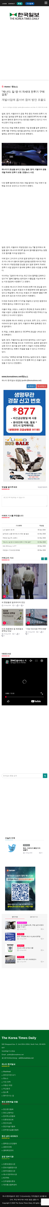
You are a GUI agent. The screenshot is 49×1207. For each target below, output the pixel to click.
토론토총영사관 (9, 1164)
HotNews (20, 934)
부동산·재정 (7, 1085)
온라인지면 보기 (9, 1075)
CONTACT (11, 3)
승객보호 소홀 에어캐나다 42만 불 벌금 (16, 534)
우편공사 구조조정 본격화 (11, 550)
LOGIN (4, 3)
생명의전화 (7, 1147)
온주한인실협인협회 (11, 1130)
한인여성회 (7, 1123)
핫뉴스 (15, 87)
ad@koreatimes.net (26, 1058)
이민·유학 (7, 1082)
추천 (31, 386)
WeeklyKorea (22, 922)
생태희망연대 (8, 1150)
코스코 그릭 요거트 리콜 (25, 948)
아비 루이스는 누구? (9, 546)
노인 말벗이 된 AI (8, 530)
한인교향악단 (8, 1113)
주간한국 (6, 1089)
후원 (19, 3)
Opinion (26, 845)
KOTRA (6, 1178)
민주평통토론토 (9, 1181)
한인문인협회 (8, 1109)
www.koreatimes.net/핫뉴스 (15, 376)
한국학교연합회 (9, 1116)
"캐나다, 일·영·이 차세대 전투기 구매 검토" (17, 542)
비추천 (42, 386)
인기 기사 (15, 917)
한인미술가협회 (9, 1126)
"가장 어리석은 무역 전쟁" (36, 629)
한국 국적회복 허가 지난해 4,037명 (28, 936)
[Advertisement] (24, 51)
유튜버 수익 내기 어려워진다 (26, 959)
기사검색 (30, 3)
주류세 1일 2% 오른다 (10, 538)
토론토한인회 (8, 1120)
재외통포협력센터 (10, 1185)
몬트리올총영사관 (10, 1167)
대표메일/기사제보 (8, 1051)
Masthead (7, 1071)
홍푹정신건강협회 (10, 1143)
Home (7, 87)
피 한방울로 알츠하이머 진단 (13, 602)
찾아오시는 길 (8, 1095)
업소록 (5, 1092)
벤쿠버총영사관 (9, 1171)
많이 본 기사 (34, 917)
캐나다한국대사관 (10, 1174)
